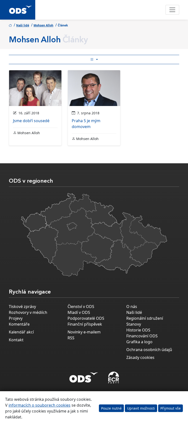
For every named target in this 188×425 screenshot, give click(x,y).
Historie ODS (138, 330)
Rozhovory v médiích (28, 312)
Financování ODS (142, 336)
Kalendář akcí (21, 332)
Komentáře (19, 324)
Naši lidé (22, 25)
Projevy (16, 318)
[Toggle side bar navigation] (94, 59)
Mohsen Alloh (43, 25)
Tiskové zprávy (22, 306)
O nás (131, 306)
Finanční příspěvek (85, 324)
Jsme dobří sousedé (31, 120)
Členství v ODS (81, 306)
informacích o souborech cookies (39, 405)
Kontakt (16, 339)
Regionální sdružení (144, 318)
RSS (71, 338)
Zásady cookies (140, 357)
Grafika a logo (139, 341)
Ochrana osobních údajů (149, 349)
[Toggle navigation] (172, 10)
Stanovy (133, 324)
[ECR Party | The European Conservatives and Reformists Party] (113, 377)
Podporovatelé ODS (86, 318)
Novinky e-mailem (84, 332)
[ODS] (83, 376)
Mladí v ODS (79, 312)
